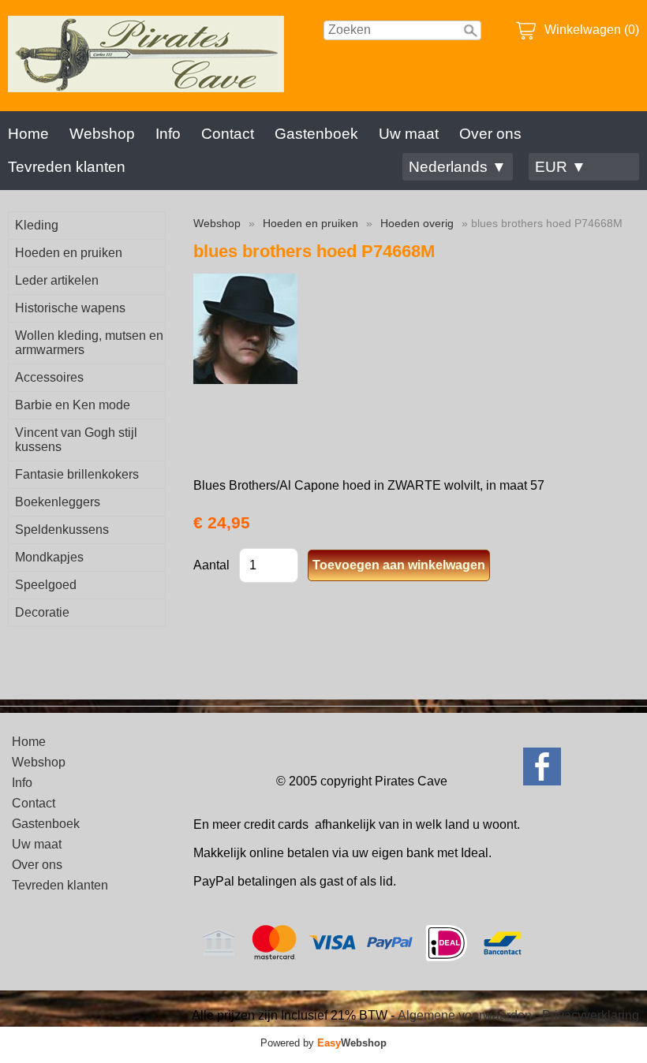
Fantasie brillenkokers (77, 474)
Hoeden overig (417, 223)
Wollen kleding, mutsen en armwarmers (89, 342)
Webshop (102, 133)
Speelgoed (46, 584)
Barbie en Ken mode (72, 405)
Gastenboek (316, 133)
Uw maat (409, 133)
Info (168, 133)
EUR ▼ (560, 167)
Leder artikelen (57, 280)
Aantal (211, 565)
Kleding (36, 225)
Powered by (323, 1043)
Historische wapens (70, 308)
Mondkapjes (49, 557)
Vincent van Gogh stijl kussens (76, 439)
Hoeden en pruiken (68, 252)
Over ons (490, 133)
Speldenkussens (62, 529)
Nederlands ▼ (458, 167)
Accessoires (49, 377)
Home (28, 133)
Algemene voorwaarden (465, 1015)
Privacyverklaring (590, 1015)
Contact (227, 133)
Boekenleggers (57, 502)
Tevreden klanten (66, 167)
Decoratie (42, 612)
